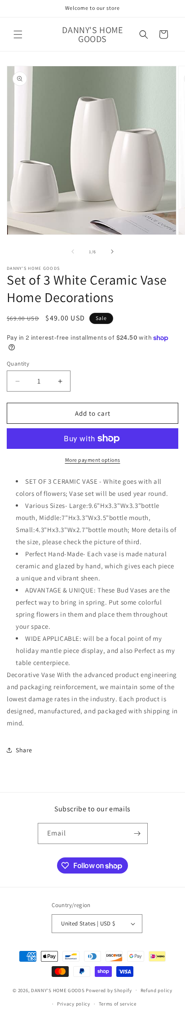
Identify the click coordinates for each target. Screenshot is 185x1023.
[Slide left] (73, 251)
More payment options (92, 459)
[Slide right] (112, 251)
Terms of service (118, 1004)
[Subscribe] (137, 833)
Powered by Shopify (109, 990)
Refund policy (156, 990)
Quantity (18, 363)
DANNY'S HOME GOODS (58, 990)
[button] (18, 34)
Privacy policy (73, 1004)
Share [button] (24, 750)
